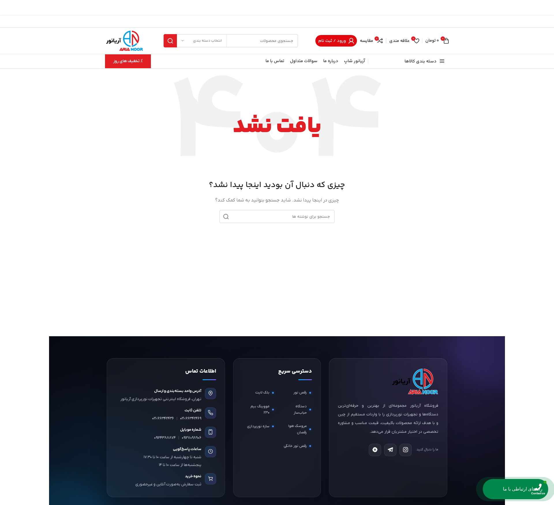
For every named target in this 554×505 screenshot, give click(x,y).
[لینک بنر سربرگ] (285, 8)
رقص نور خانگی (295, 445)
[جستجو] (170, 40)
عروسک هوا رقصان (297, 428)
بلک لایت (262, 392)
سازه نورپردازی (258, 425)
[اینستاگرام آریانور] (405, 449)
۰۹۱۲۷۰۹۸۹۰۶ (191, 437)
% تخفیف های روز (128, 61)
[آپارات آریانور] (375, 449)
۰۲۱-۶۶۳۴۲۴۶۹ (190, 418)
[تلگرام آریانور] (390, 449)
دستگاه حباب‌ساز (300, 409)
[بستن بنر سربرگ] (7, 8)
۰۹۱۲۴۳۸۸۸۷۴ (165, 437)
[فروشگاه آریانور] (414, 381)
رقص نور (300, 392)
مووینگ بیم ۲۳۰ (259, 409)
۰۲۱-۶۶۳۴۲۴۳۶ (163, 418)
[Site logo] (124, 40)
